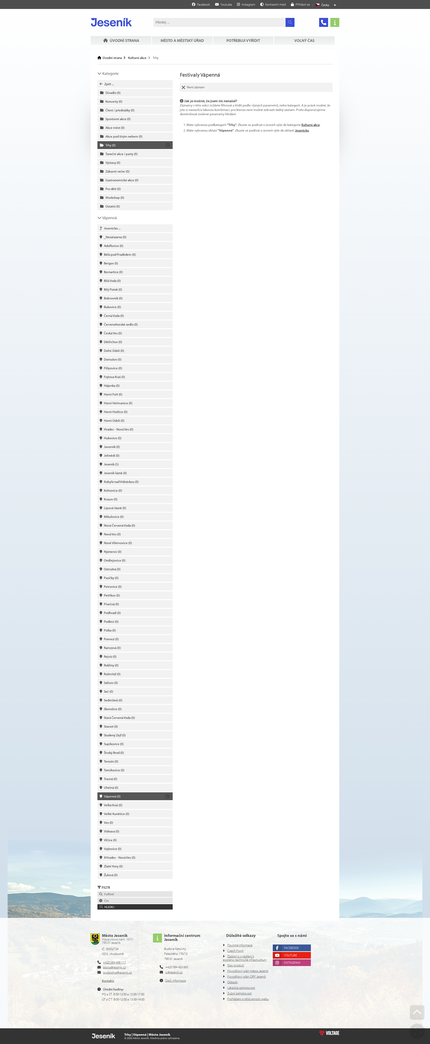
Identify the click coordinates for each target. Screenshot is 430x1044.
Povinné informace (239, 945)
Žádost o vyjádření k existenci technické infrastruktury (245, 958)
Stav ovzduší (235, 965)
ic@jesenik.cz (174, 972)
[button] (273, 4)
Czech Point (235, 951)
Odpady (232, 982)
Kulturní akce (137, 57)
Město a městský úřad (182, 40)
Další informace (175, 980)
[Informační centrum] (334, 22)
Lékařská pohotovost (241, 988)
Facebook (291, 948)
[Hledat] (290, 22)
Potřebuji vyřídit (243, 40)
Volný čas (304, 40)
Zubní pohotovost (239, 993)
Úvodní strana (111, 22)
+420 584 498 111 (114, 962)
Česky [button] (325, 5)
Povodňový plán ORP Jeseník (246, 976)
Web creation (329, 1033)
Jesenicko (302, 130)
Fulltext (108, 894)
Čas (106, 901)
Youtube (290, 955)
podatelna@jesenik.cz (117, 972)
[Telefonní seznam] (323, 22)
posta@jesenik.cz (114, 967)
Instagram (292, 962)
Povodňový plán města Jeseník (247, 971)
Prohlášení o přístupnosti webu (248, 999)
